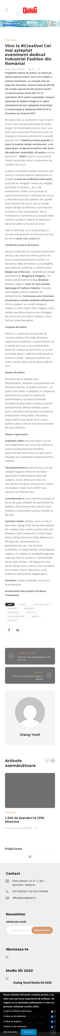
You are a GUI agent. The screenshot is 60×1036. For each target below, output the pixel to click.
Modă (38, 672)
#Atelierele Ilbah (41, 604)
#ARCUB (23, 604)
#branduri (29, 608)
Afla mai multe (10, 1032)
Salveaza (28, 1032)
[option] (30, 801)
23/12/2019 (27, 828)
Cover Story (27, 653)
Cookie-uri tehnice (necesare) (17, 1011)
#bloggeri (12, 608)
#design (35, 616)
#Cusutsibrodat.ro (16, 616)
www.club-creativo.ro (28, 238)
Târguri (10, 40)
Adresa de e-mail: (16, 921)
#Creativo (31, 612)
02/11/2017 (20, 69)
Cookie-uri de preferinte (14, 1016)
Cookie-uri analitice (12, 1021)
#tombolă (12, 620)
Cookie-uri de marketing (14, 1026)
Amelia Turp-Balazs (13, 828)
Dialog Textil (10, 69)
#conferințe (13, 612)
